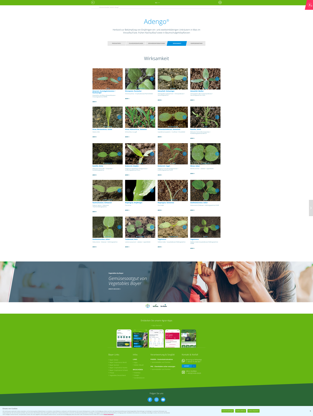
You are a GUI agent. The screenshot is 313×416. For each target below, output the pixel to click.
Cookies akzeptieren (253, 411)
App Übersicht (157, 325)
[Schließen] (310, 411)
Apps (135, 362)
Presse (112, 373)
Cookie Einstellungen (227, 411)
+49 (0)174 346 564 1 (194, 362)
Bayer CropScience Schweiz (119, 370)
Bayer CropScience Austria (118, 368)
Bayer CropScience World (118, 362)
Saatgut (136, 375)
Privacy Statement (109, 414)
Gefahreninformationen (156, 43)
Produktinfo (116, 43)
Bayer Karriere (114, 365)
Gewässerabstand (196, 43)
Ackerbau (137, 373)
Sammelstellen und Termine (161, 362)
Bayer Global (114, 360)
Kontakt (186, 366)
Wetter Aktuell (138, 365)
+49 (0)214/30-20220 (194, 373)
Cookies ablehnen (240, 411)
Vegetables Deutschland (118, 375)
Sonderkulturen (139, 378)
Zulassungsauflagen (136, 43)
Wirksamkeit (177, 43)
